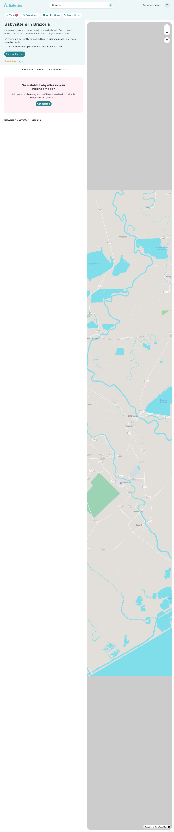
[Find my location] (167, 40)
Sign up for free (14, 54)
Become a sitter (152, 5)
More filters (73, 15)
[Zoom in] (167, 27)
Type (13, 15)
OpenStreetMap (161, 827)
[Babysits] (13, 5)
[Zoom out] (167, 32)
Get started (43, 104)
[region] (129, 426)
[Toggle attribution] (168, 826)
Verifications (52, 15)
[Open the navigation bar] (167, 5)
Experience (31, 15)
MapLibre (148, 827)
